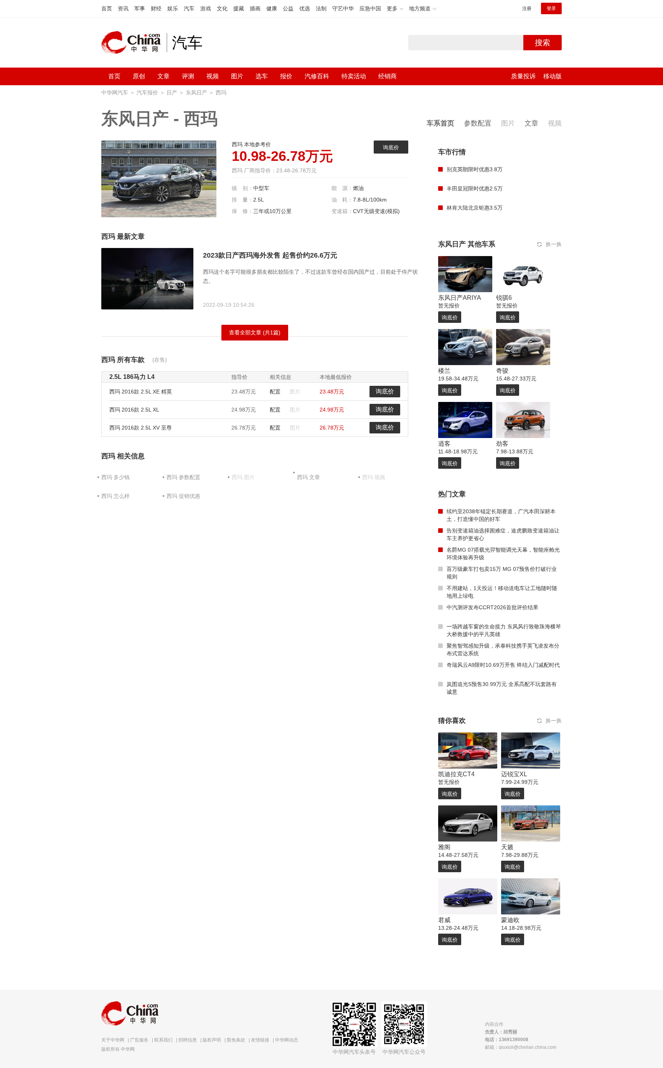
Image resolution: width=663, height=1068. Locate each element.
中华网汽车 (114, 92)
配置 (275, 392)
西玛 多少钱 (115, 477)
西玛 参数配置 (183, 477)
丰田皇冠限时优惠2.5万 (475, 188)
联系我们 (163, 1040)
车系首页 (440, 123)
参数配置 (477, 123)
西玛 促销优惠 (183, 496)
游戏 (205, 8)
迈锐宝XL (514, 774)
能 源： (342, 188)
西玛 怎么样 (115, 496)
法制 (321, 8)
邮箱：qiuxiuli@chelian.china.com (520, 1047)
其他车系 (481, 244)
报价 (286, 76)
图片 (237, 76)
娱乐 (172, 8)
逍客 (444, 443)
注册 (526, 8)
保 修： (242, 211)
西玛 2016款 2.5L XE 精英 (140, 392)
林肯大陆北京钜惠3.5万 (475, 208)
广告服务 (139, 1040)
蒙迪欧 (510, 920)
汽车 (189, 8)
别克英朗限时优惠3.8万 (475, 169)
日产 (172, 92)
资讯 (123, 8)
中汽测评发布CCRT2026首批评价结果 (492, 607)
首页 (106, 8)
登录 (551, 8)
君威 (444, 920)
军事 (139, 8)
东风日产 (196, 92)
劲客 (502, 443)
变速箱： (342, 211)
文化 (222, 8)
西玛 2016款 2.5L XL (134, 410)
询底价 (391, 147)
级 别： (242, 188)
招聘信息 (187, 1040)
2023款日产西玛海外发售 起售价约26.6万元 (270, 255)
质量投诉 (523, 76)
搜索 (542, 42)
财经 (156, 8)
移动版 (552, 76)
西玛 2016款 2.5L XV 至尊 (140, 428)
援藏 (238, 8)
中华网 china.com (134, 42)
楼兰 (444, 370)
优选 (304, 8)
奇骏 (502, 370)
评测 (188, 76)
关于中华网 (112, 1040)
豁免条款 (236, 1040)
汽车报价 (147, 92)
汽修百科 (317, 76)
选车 (262, 76)
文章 (163, 76)
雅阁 (444, 847)
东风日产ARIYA (459, 297)
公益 (288, 8)
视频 (212, 76)
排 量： (242, 200)
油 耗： (342, 200)
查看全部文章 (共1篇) (254, 332)
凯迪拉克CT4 (456, 774)
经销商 (387, 76)
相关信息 (131, 456)
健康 (271, 8)
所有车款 (131, 360)
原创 (139, 76)
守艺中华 (343, 8)
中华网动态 (286, 1040)
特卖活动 (353, 76)
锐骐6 (504, 297)
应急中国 (370, 8)
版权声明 (212, 1040)
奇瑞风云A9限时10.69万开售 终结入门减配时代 (503, 665)
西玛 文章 (308, 477)
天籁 (507, 847)
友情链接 (260, 1040)
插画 (255, 8)
